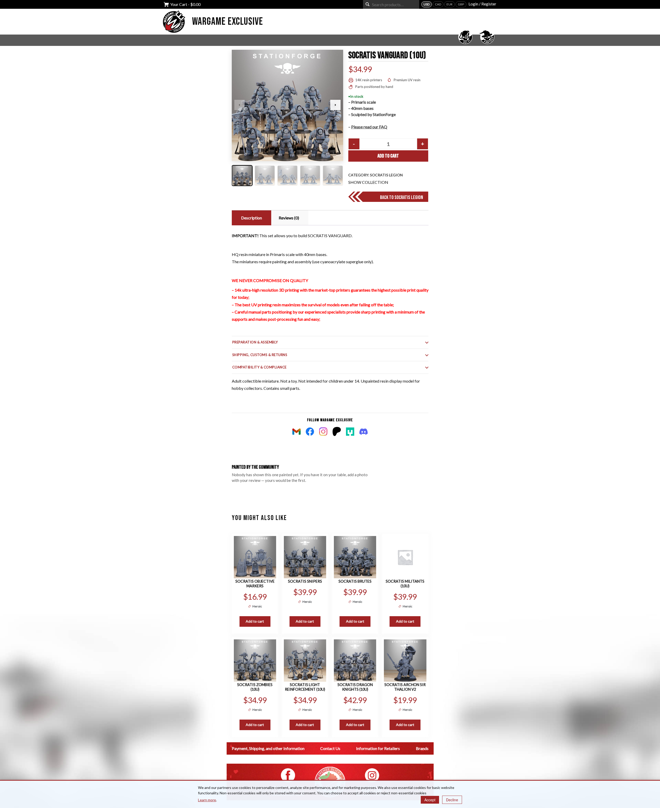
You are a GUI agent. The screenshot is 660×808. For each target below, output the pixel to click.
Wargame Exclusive (227, 21)
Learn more (207, 800)
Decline (452, 799)
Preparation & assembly (255, 342)
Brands (422, 748)
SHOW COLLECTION (368, 182)
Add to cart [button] (255, 621)
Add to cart (388, 156)
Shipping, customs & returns (259, 355)
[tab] (250, 217)
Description (251, 217)
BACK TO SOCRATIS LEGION (401, 197)
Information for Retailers (378, 748)
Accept (429, 799)
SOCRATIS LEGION (386, 175)
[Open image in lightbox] (287, 105)
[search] (367, 4)
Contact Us (330, 748)
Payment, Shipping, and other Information (268, 748)
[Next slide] (335, 105)
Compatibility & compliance (259, 367)
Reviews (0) (289, 217)
